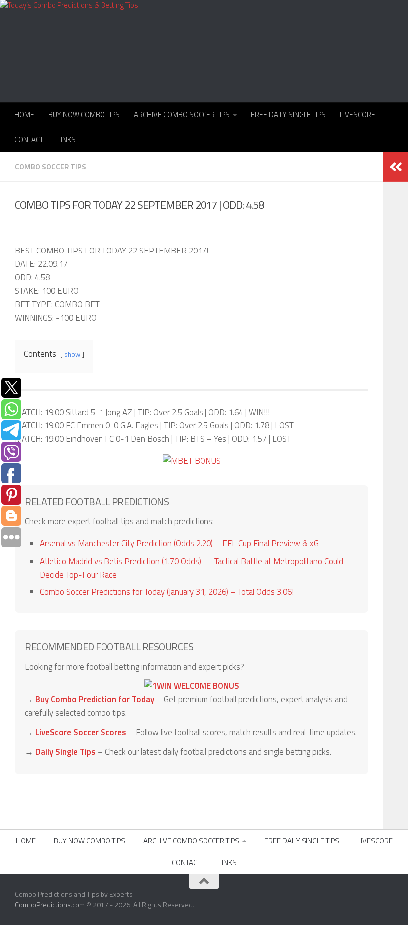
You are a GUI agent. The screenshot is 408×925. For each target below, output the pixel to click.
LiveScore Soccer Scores (80, 732)
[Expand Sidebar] (395, 167)
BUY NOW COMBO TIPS (84, 114)
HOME (24, 114)
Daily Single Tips (65, 751)
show (72, 354)
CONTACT (28, 139)
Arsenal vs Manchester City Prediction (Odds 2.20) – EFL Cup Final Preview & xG (179, 543)
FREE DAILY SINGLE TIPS (288, 114)
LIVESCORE (357, 114)
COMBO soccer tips (50, 166)
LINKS (66, 139)
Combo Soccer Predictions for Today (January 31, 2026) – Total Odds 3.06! (167, 592)
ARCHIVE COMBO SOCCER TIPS (182, 114)
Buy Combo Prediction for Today (94, 699)
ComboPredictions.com (50, 904)
